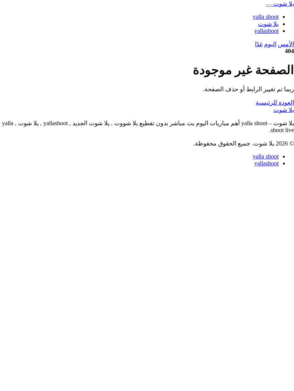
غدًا (259, 44)
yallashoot (266, 30)
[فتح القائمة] (269, 6)
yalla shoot (266, 16)
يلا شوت (268, 24)
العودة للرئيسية (275, 102)
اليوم (270, 44)
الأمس (286, 44)
